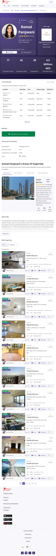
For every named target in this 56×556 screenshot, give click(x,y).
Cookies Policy (28, 537)
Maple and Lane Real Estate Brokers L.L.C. (29, 10)
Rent (9, 5)
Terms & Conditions (28, 530)
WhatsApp (43, 270)
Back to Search (6, 10)
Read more (6, 233)
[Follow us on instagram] (22, 553)
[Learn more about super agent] (19, 23)
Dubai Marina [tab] (7, 173)
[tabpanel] (28, 194)
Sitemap (28, 541)
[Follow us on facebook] (26, 553)
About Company (46, 46)
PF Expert (6, 510)
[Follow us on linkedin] (33, 553)
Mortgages (41, 5)
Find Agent (17, 10)
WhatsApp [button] (10, 52)
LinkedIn (23, 156)
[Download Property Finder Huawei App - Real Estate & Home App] (8, 523)
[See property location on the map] (23, 266)
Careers (6, 500)
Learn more (48, 180)
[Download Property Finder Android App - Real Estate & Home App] (8, 519)
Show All (27, 122)
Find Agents (34, 5)
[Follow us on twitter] (30, 553)
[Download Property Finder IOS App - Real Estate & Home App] (8, 516)
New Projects (15, 5)
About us (6, 497)
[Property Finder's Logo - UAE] (6, 2)
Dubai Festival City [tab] (18, 173)
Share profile (31, 21)
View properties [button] (27, 52)
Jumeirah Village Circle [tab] (43, 173)
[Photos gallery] (13, 260)
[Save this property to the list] (49, 270)
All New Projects (8, 12)
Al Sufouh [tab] (6, 176)
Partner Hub (7, 507)
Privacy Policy (28, 534)
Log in (51, 1)
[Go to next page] (35, 483)
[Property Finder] (12, 10)
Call (28, 270)
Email (34, 270)
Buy (4, 5)
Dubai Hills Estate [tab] (30, 173)
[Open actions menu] (52, 270)
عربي (23, 547)
